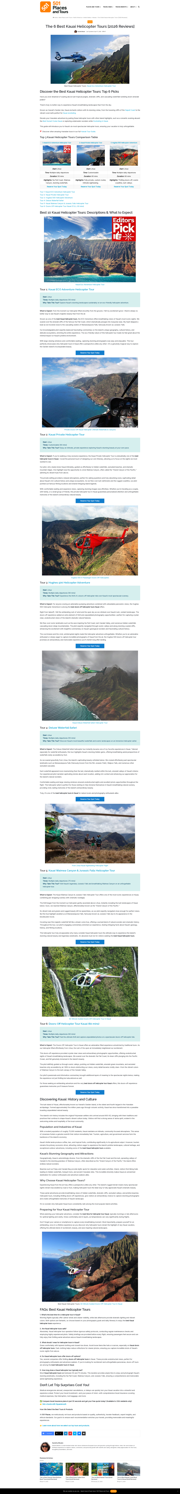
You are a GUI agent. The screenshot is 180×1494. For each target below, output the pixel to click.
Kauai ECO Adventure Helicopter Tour (71, 289)
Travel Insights (121, 7)
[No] (178, 1491)
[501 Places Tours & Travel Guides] (54, 7)
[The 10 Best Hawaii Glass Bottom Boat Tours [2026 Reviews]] (51, 1469)
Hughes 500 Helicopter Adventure (69, 582)
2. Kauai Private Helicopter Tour (90, 143)
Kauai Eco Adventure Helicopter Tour (101, 86)
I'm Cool (113, 1491)
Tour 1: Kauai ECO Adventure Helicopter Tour (57, 192)
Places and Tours (92, 7)
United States (87, 17)
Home (56, 17)
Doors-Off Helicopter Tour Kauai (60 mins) (74, 1023)
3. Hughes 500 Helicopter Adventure (124, 143)
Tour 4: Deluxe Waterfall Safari (52, 201)
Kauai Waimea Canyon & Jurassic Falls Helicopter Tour (82, 870)
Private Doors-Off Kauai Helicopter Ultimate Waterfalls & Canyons (90, 430)
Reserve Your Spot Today (57, 187)
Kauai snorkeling (69, 113)
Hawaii (94, 17)
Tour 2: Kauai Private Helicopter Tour (54, 195)
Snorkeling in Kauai (100, 121)
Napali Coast (130, 110)
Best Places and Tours (65, 17)
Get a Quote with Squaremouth (54, 1404)
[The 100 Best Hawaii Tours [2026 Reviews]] (102, 1469)
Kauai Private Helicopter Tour (67, 434)
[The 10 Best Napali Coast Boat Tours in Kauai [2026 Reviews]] (128, 1469)
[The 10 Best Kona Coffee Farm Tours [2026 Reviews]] (77, 1469)
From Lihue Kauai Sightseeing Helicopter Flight (90, 866)
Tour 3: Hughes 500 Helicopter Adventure (56, 198)
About (132, 7)
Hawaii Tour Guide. (88, 132)
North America (78, 17)
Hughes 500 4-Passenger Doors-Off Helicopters (90, 578)
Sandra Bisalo (81, 31)
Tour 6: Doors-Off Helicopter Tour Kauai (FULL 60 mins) (62, 206)
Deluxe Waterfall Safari (63, 727)
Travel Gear (107, 7)
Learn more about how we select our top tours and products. (66, 1426)
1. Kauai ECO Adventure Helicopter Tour (56, 143)
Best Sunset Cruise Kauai (52, 121)
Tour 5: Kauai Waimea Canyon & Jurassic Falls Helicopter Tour (64, 203)
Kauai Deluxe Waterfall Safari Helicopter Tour (90, 723)
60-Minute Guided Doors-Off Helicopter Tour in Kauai (90, 1019)
